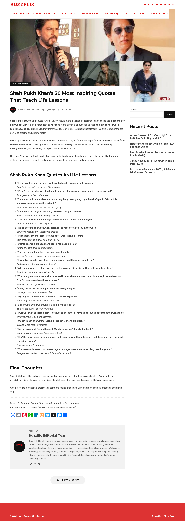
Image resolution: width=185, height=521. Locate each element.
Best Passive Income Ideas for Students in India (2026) (152, 154)
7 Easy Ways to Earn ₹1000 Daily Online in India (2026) (152, 162)
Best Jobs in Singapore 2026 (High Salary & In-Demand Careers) (152, 171)
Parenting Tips (159, 14)
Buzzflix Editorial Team (28, 110)
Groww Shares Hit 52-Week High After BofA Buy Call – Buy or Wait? (151, 137)
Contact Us (156, 516)
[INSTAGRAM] (153, 4)
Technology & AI (88, 14)
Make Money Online (44, 14)
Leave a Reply (69, 480)
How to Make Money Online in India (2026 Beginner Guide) (152, 145)
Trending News (20, 14)
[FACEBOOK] (149, 4)
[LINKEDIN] (165, 4)
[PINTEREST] (161, 4)
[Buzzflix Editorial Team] (19, 451)
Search (133, 109)
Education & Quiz (111, 14)
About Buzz (169, 516)
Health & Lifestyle (136, 14)
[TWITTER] (145, 4)
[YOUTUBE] (157, 4)
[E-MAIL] (169, 4)
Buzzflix (22, 4)
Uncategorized (20, 84)
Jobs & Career (67, 14)
